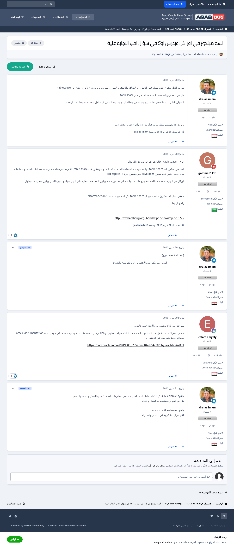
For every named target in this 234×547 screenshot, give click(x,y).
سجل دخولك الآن (156, 465)
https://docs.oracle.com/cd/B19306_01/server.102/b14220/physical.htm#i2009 (135, 345)
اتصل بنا (200, 525)
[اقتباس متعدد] (183, 141)
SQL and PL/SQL (160, 54)
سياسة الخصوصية (216, 525)
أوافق (13, 539)
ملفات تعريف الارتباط (182, 525)
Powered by (27, 525)
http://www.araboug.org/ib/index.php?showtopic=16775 (149, 218)
